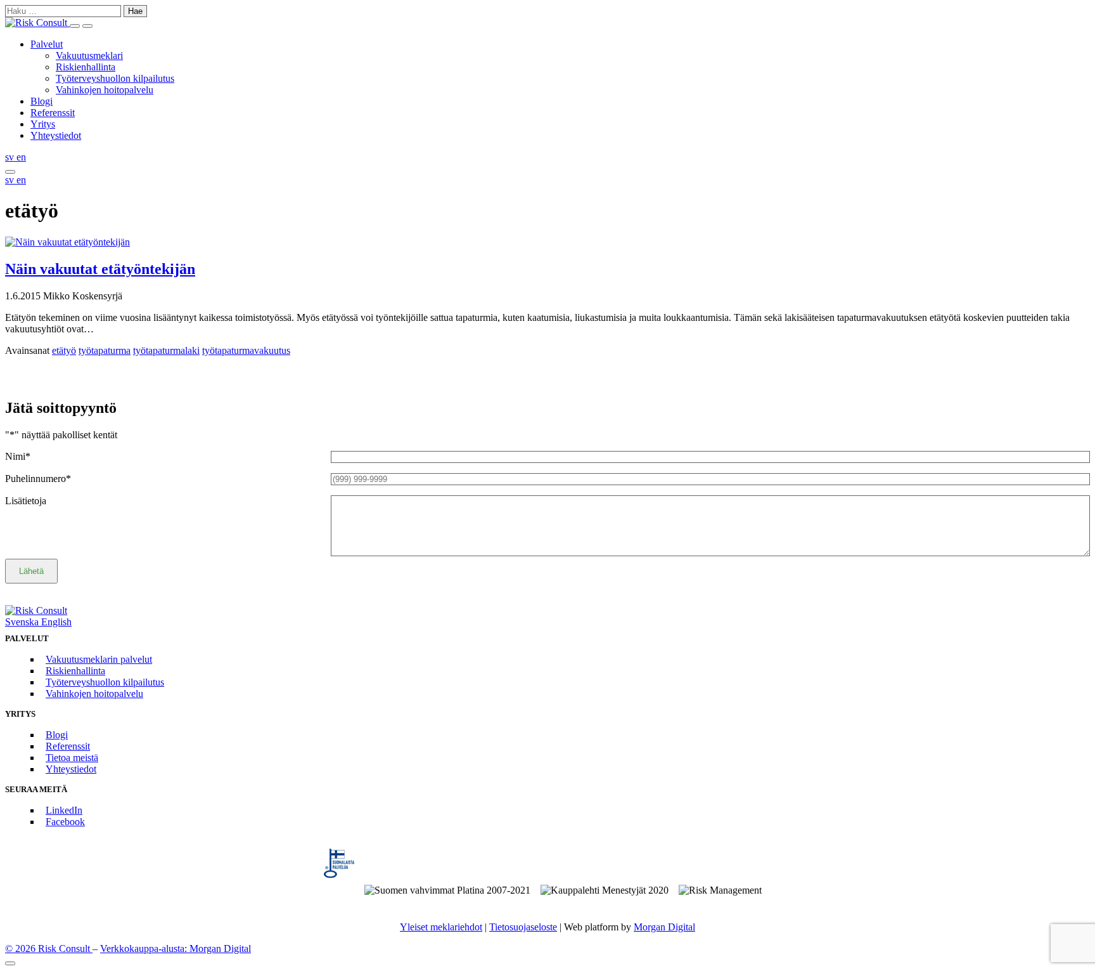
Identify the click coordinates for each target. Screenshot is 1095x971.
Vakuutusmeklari (89, 55)
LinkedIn (64, 810)
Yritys (42, 124)
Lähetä (31, 571)
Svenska (23, 621)
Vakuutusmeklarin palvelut (99, 659)
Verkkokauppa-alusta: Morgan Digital (175, 948)
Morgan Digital (664, 927)
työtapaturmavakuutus (246, 350)
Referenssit (52, 112)
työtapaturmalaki (166, 350)
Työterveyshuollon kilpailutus (115, 78)
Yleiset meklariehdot (441, 927)
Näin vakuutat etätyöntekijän (100, 269)
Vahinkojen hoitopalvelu (104, 89)
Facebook (65, 821)
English (56, 621)
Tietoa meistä (72, 757)
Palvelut (46, 44)
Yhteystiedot (55, 135)
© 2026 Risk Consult (49, 948)
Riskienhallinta (85, 67)
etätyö (64, 350)
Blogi (41, 101)
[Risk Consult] (37, 22)
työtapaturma (105, 350)
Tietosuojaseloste (523, 927)
